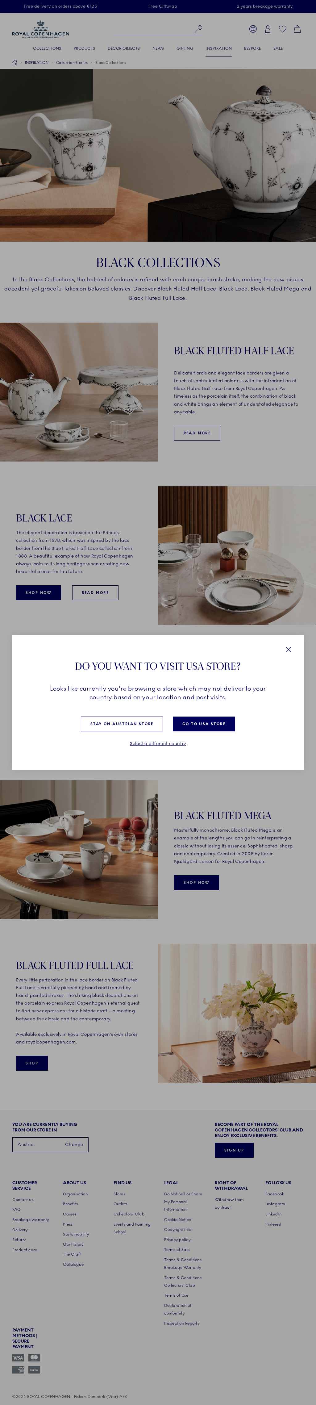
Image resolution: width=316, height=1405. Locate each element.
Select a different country (158, 743)
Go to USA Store (204, 724)
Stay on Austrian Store (122, 724)
